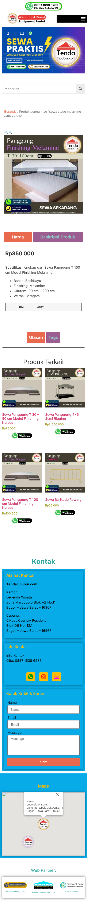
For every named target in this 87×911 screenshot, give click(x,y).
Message (14, 733)
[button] (6, 132)
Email (11, 718)
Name (12, 703)
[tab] (18, 237)
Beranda (10, 112)
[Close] (58, 795)
